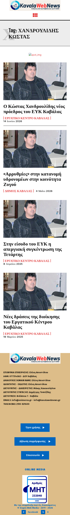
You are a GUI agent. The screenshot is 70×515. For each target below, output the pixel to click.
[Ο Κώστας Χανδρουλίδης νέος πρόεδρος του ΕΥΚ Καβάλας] (35, 81)
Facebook (33, 512)
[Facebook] (24, 512)
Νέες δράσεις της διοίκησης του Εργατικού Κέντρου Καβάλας (31, 321)
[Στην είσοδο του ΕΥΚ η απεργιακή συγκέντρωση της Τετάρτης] (35, 219)
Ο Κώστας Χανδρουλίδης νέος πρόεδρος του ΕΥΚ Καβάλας (34, 108)
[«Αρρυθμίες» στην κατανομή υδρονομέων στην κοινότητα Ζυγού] (35, 149)
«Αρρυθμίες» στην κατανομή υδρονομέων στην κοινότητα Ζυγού (32, 179)
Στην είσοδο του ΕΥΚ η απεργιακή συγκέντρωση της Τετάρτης (32, 249)
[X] (43, 512)
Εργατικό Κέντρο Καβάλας (27, 118)
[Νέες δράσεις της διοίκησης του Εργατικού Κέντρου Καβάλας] (35, 291)
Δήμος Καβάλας (18, 190)
